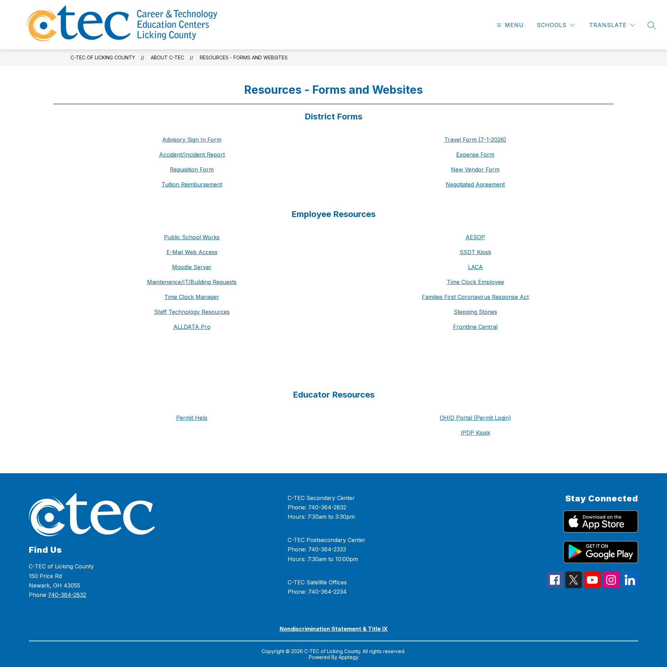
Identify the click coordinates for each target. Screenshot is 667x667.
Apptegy (349, 657)
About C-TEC (167, 57)
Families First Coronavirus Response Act (475, 296)
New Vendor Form (475, 169)
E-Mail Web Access (191, 252)
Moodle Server (192, 267)
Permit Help (191, 417)
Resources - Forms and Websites (244, 57)
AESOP (475, 237)
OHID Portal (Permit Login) (475, 417)
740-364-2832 (67, 594)
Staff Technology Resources (192, 311)
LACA (475, 267)
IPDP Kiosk (475, 432)
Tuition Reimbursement (192, 184)
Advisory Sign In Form (191, 139)
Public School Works (192, 237)
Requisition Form (192, 169)
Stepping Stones (475, 311)
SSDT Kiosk (475, 252)
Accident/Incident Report (192, 154)
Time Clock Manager (191, 296)
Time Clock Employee (475, 281)
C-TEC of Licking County (103, 57)
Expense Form (475, 154)
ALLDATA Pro (192, 326)
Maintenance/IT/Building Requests (192, 281)
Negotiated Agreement (475, 184)
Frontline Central (475, 326)
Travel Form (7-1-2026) (475, 139)
